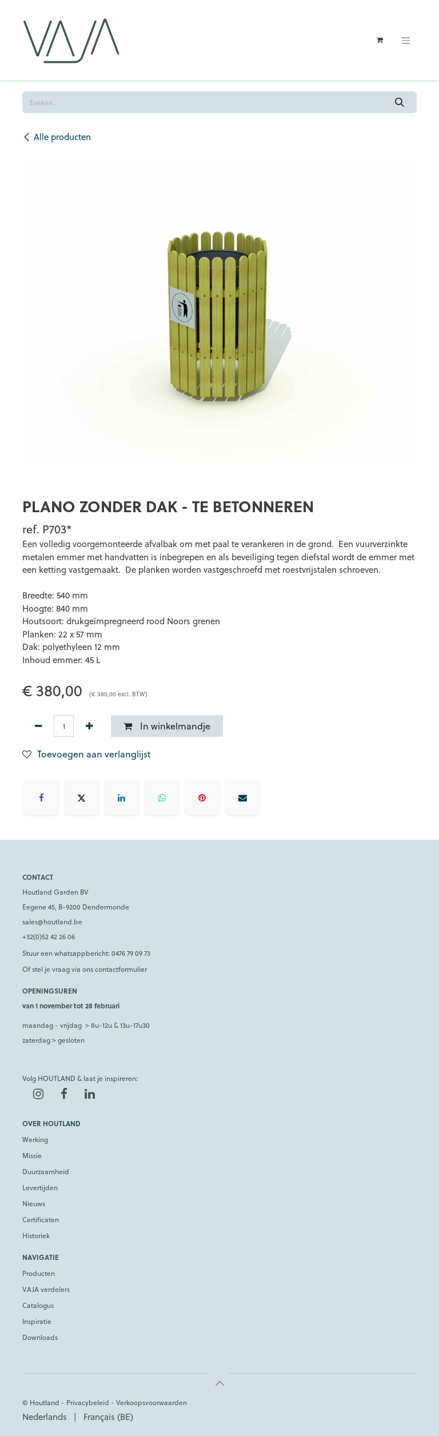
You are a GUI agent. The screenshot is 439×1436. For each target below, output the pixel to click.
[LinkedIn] (122, 798)
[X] (82, 798)
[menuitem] (44, 1417)
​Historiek (36, 1235)
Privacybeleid (87, 1402)
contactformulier (121, 969)
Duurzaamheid (45, 1171)
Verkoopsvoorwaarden (151, 1402)
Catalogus (38, 1305)
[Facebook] (41, 798)
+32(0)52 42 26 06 (48, 936)
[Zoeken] (400, 102)
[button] (219, 1383)
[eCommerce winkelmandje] (379, 40)
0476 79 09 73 (130, 953)
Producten (38, 1273)
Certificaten (40, 1219)
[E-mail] (242, 798)
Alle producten (62, 136)
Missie (32, 1155)
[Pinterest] (202, 798)
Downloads (40, 1337)
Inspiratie (36, 1321)
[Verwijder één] (38, 726)
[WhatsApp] (162, 798)
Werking (35, 1139)
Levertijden (40, 1187)
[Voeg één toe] (89, 726)
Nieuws (33, 1203)
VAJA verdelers (46, 1289)
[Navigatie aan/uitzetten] (406, 40)
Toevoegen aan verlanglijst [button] (94, 753)
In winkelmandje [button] (174, 725)
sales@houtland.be (52, 921)
